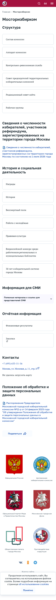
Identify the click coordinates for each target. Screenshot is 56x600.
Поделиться (15, 433)
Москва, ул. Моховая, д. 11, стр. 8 (19, 368)
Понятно (28, 590)
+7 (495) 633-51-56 (12, 363)
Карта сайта (28, 571)
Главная (6, 12)
